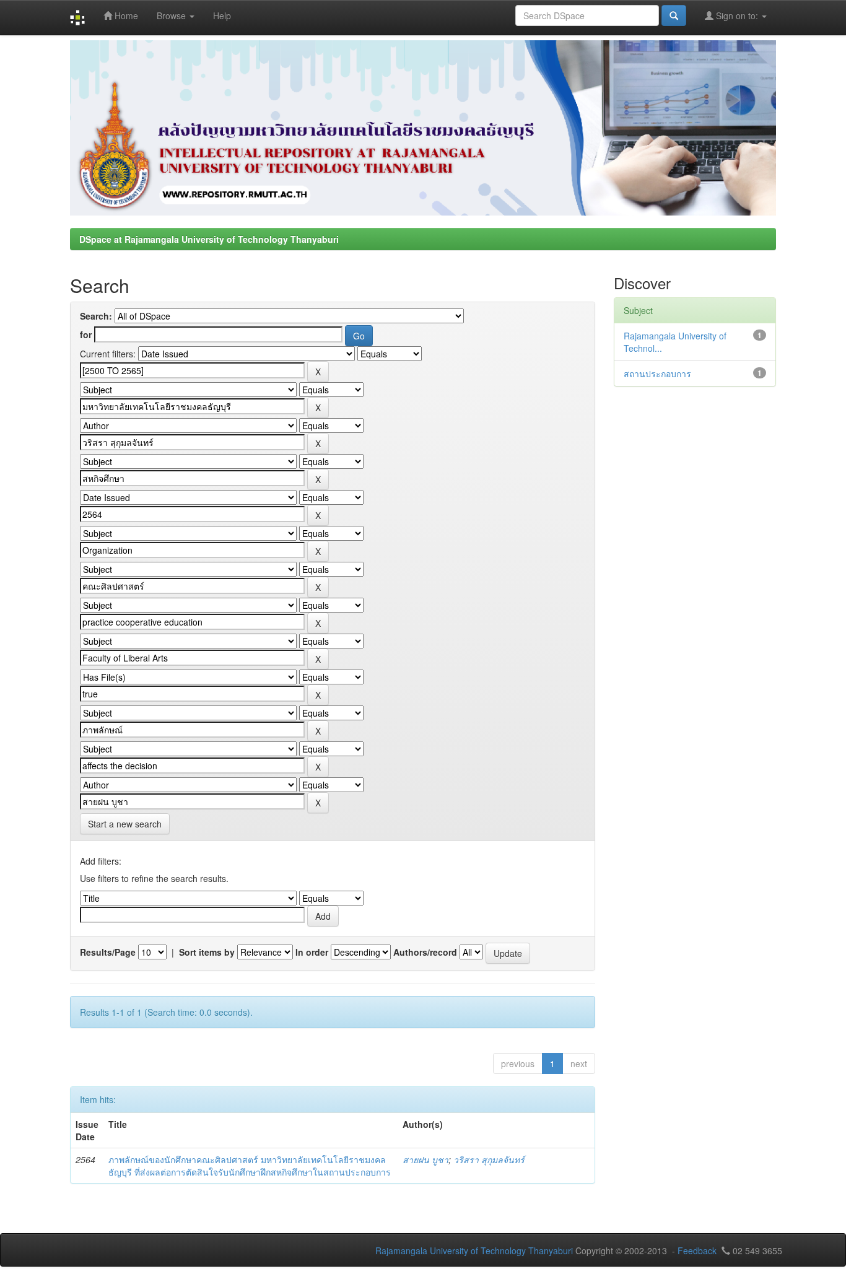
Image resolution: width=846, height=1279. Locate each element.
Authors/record (425, 952)
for (86, 334)
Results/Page (108, 952)
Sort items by (207, 952)
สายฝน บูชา (425, 1159)
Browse (172, 15)
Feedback (697, 1250)
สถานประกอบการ (657, 373)
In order (311, 952)
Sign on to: (737, 15)
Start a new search (125, 824)
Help (222, 15)
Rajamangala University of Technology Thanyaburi (474, 1250)
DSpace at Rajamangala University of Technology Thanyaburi (209, 239)
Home (125, 15)
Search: (96, 316)
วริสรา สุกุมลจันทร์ (489, 1159)
